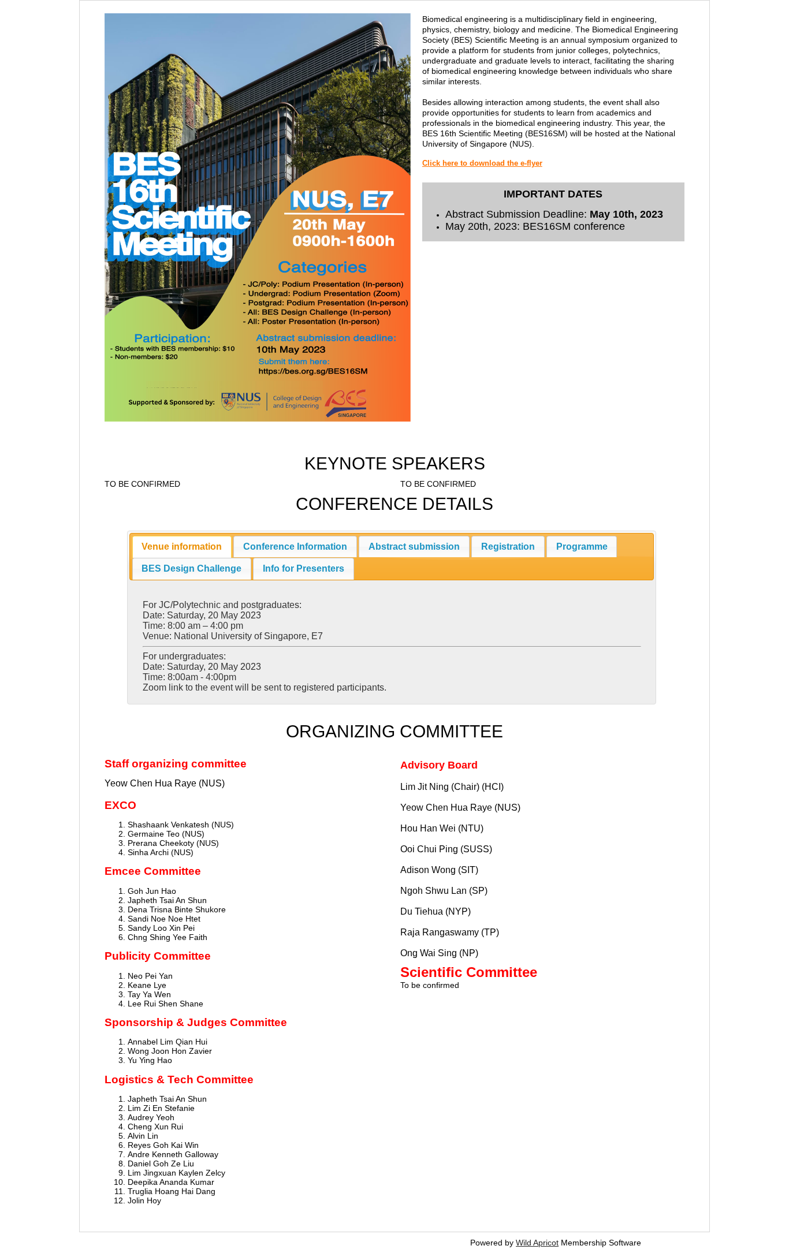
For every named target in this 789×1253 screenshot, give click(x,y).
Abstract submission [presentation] (414, 546)
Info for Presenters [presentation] (303, 568)
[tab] (182, 547)
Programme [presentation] (582, 546)
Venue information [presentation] (182, 546)
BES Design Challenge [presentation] (191, 568)
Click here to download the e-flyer (482, 163)
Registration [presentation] (508, 546)
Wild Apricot (537, 1242)
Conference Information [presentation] (295, 546)
